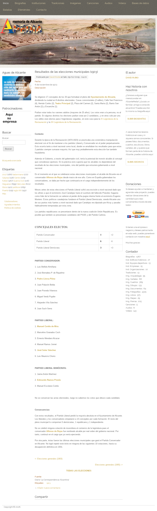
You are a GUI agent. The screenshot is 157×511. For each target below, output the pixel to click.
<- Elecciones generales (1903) (48, 459)
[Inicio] (77, 41)
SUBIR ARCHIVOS (135, 162)
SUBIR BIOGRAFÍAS (136, 119)
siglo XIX (17, 190)
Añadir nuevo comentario (48, 488)
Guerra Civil (18, 181)
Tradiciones (58, 3)
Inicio (6, 3)
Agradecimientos (12, 204)
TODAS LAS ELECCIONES (78, 471)
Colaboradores (10, 201)
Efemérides (24, 9)
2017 (4, 174)
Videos (122, 3)
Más (4, 194)
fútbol (5, 181)
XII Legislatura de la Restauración (66, 122)
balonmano (18, 174)
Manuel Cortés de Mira (47, 326)
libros (4, 187)
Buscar (5, 138)
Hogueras (6, 184)
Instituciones (38, 3)
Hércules (21, 184)
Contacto (41, 9)
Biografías (20, 3)
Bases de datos (140, 3)
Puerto (5, 190)
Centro (18, 178)
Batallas (7, 9)
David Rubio (55, 77)
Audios (108, 3)
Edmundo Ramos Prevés (49, 380)
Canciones (93, 3)
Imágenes (75, 3)
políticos (16, 187)
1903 (48, 483)
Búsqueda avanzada (11, 160)
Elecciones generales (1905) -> (109, 465)
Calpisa (5, 178)
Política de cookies (12, 208)
